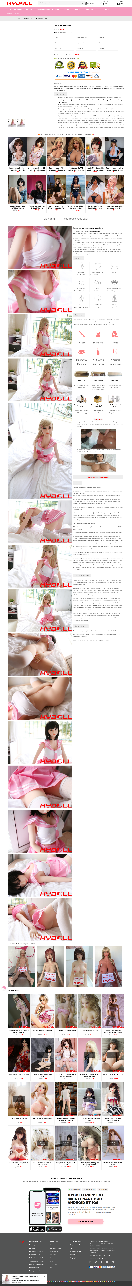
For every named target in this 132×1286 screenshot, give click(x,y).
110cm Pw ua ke (62, 86)
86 (95, 207)
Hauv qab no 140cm (73, 86)
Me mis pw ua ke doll (103, 88)
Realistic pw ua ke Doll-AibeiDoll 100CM (113, 1120)
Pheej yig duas (120, 88)
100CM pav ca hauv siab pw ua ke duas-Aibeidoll (66, 1075)
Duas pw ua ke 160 (56, 207)
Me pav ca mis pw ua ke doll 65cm (112, 1164)
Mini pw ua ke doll (59, 88)
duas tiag (112, 88)
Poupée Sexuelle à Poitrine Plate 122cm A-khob (66, 1120)
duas (78, 88)
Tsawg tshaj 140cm (70, 88)
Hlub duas (120, 86)
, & (75, 207)
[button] (79, 315)
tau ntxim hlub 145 (37, 169)
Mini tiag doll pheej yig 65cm (42, 1119)
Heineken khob (110, 86)
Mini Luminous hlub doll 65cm (89, 1030)
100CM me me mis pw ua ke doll (19, 1164)
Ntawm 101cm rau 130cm (98, 86)
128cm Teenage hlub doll (19, 1118)
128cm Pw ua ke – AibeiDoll (42, 1030)
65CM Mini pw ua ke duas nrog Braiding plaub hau (19, 1031)
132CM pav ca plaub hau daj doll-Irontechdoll (89, 1075)
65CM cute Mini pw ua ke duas (66, 1030)
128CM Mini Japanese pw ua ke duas (42, 1075)
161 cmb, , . (114, 169)
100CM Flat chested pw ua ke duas (89, 1120)
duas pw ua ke (84, 88)
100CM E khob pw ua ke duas (19, 1074)
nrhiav (82, 3)
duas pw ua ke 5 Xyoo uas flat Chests (66, 1164)
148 (115, 207)
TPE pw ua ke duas (59, 90)
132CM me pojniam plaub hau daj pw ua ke (42, 1164)
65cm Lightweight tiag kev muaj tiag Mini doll (89, 1164)
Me (116, 86)
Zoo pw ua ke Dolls (85, 86)
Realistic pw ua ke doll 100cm (113, 1074)
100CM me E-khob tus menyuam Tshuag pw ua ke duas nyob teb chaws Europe (113, 1031)
